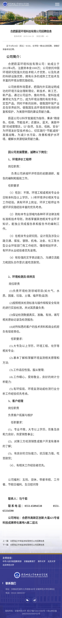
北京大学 (51, 561)
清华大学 (41, 561)
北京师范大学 (8, 565)
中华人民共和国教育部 (12, 561)
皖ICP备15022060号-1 (37, 611)
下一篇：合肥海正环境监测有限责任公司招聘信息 (23, 545)
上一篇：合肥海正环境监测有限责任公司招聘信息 (23, 541)
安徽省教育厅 (29, 561)
